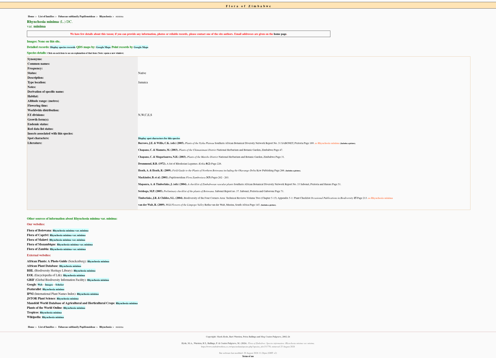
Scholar (59, 284)
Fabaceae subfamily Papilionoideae (76, 16)
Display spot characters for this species (159, 138)
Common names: (39, 63)
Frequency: (35, 68)
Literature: (35, 143)
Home (31, 16)
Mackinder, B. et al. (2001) (153, 177)
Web (40, 284)
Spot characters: (38, 138)
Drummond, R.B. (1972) (151, 164)
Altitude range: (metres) (43, 100)
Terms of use (248, 356)
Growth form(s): (38, 119)
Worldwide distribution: (43, 110)
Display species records (62, 47)
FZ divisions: (36, 114)
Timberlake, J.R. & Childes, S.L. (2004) (160, 198)
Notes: (32, 87)
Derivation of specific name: (46, 91)
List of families (46, 16)
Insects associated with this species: (50, 133)
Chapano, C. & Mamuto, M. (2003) (158, 150)
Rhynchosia (105, 16)
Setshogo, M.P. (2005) (150, 191)
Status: (32, 73)
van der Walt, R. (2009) (151, 205)
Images (49, 284)
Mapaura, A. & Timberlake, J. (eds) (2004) (162, 184)
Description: (36, 77)
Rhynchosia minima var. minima (71, 230)
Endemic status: (38, 124)
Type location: (37, 82)
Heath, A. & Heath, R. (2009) (154, 170)
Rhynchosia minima (98, 261)
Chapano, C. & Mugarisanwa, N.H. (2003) (162, 157)
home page (280, 34)
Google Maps (103, 47)
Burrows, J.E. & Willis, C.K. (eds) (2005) (161, 143)
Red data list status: (40, 128)
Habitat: (33, 96)
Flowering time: (38, 105)
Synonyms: (35, 59)
